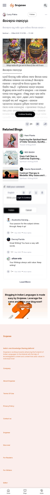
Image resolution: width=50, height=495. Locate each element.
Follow (32, 14)
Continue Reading (25, 114)
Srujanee (7, 336)
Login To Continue (24, 198)
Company (7, 368)
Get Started (24, 306)
